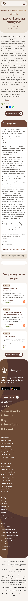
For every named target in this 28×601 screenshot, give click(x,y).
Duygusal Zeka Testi (7, 489)
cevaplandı (7, 100)
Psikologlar (7, 415)
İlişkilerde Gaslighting (7, 443)
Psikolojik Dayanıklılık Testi (8, 472)
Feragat (3, 549)
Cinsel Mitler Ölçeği (6, 483)
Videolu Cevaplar (10, 411)
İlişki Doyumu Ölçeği (7, 486)
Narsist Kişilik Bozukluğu (8, 457)
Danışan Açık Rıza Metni (8, 529)
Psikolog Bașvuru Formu (8, 518)
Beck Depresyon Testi (7, 478)
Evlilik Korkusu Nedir (7, 440)
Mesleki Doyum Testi (7, 469)
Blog (3, 420)
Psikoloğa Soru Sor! (12, 113)
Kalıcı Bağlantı (20, 249)
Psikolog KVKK (5, 544)
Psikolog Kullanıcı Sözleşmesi (9, 541)
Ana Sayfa (7, 402)
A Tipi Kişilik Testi (6, 466)
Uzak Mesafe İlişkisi (6, 446)
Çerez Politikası (5, 546)
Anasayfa (4, 10)
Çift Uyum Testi (5, 492)
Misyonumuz (5, 506)
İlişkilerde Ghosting (6, 449)
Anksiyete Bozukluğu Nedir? (9, 452)
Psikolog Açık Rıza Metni (8, 538)
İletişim (3, 515)
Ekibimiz (3, 512)
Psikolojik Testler (10, 424)
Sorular (10, 10)
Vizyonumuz (4, 509)
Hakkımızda (7, 429)
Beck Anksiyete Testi (7, 475)
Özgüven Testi (5, 480)
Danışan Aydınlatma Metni (9, 532)
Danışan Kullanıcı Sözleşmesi (9, 535)
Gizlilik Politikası (5, 527)
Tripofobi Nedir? (6, 454)
